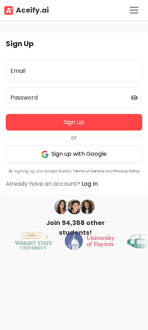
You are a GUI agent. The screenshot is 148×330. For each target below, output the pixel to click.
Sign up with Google (78, 154)
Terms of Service (88, 171)
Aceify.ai (32, 10)
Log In (90, 184)
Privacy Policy (127, 171)
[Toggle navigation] (134, 10)
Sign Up (74, 122)
